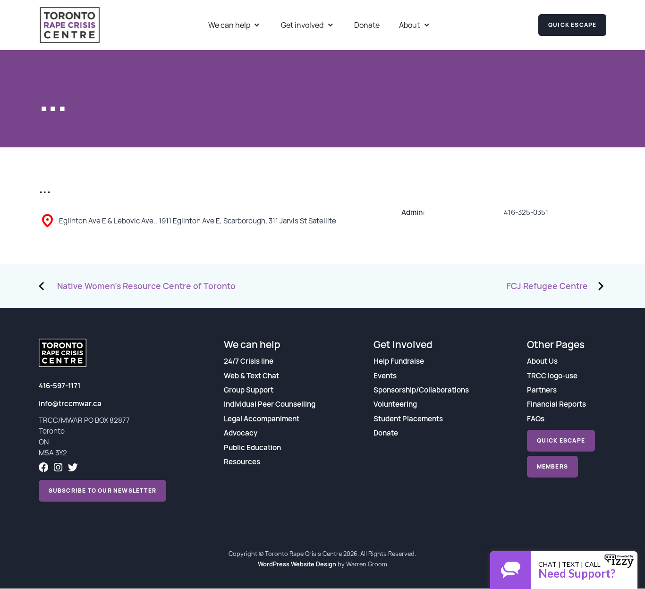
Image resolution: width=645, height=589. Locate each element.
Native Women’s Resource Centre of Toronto (146, 286)
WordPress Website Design (297, 564)
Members (552, 466)
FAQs (535, 419)
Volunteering (395, 404)
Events (385, 376)
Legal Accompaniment (261, 419)
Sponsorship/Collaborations (421, 390)
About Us (542, 361)
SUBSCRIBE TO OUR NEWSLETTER (102, 491)
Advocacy (240, 433)
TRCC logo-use (552, 376)
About (409, 25)
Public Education (252, 447)
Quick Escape (572, 25)
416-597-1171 (59, 386)
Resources (242, 462)
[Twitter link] (73, 468)
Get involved (302, 25)
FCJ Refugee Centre (547, 286)
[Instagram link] (58, 468)
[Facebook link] (44, 468)
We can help (229, 25)
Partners (542, 390)
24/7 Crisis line (248, 361)
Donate (367, 25)
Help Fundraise (398, 361)
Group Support (248, 390)
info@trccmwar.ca (70, 404)
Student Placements (408, 419)
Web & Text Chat (251, 376)
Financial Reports (556, 404)
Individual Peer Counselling (269, 404)
